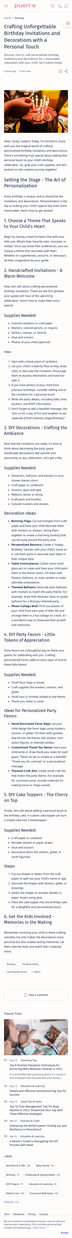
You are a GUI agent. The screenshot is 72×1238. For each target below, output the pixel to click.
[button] (36, 972)
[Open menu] (6, 6)
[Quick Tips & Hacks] (31, 1101)
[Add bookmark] (60, 71)
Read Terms (39, 1227)
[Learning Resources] (17, 972)
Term (7, 1214)
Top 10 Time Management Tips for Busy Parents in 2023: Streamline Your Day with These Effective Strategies (36, 1110)
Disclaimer (18, 1214)
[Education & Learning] (33, 1086)
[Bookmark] (66, 6)
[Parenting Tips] (29, 1060)
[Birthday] (11, 964)
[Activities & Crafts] (30, 1120)
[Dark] (59, 6)
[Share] (66, 71)
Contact (43, 1214)
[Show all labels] (11, 1202)
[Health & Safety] (30, 964)
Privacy (32, 1214)
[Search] (52, 6)
